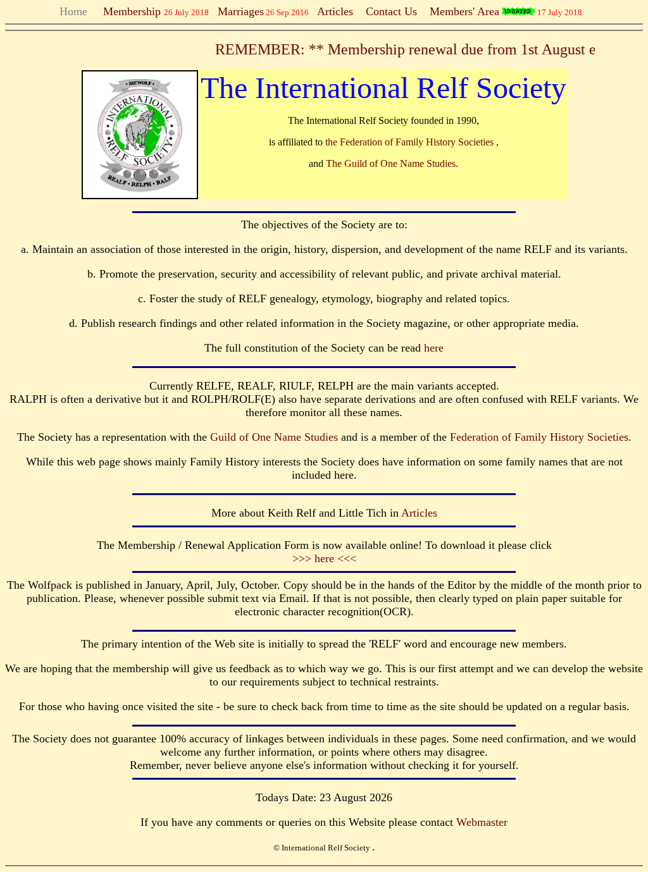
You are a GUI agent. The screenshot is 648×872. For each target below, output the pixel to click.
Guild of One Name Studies (274, 437)
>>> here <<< (324, 558)
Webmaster (482, 822)
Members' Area (464, 11)
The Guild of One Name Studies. (392, 163)
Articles (335, 11)
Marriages (241, 11)
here (434, 347)
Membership (129, 11)
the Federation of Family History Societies (410, 142)
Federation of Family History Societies (539, 437)
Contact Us (391, 11)
